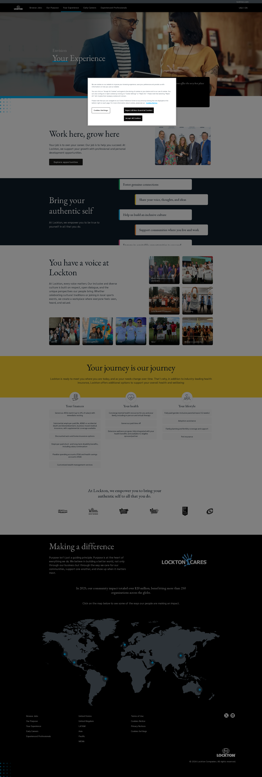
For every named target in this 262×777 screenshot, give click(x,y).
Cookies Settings (101, 110)
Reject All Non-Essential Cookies (138, 110)
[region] (132, 102)
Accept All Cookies (133, 118)
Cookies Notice (151, 103)
